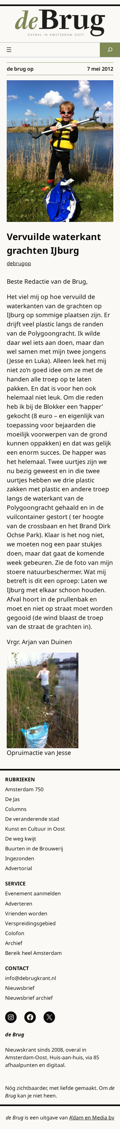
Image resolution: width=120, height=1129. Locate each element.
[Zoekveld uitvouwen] (110, 50)
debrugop (19, 263)
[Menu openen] (9, 49)
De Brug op (20, 68)
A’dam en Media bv (91, 1117)
